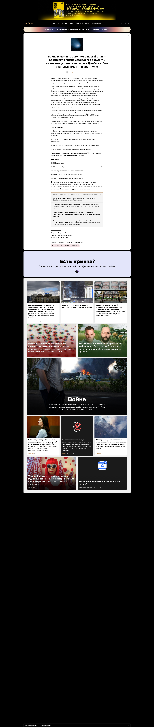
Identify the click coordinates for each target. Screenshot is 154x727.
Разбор (71, 23)
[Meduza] (29, 23)
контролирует (56, 113)
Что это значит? (46, 725)
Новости (56, 23)
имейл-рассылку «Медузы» (83, 153)
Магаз (87, 23)
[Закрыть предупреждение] (128, 725)
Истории (64, 23)
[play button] (67, 72)
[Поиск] (125, 23)
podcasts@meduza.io (84, 189)
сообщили (54, 89)
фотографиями (64, 93)
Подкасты (79, 23)
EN (129, 23)
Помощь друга (96, 23)
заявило (76, 78)
